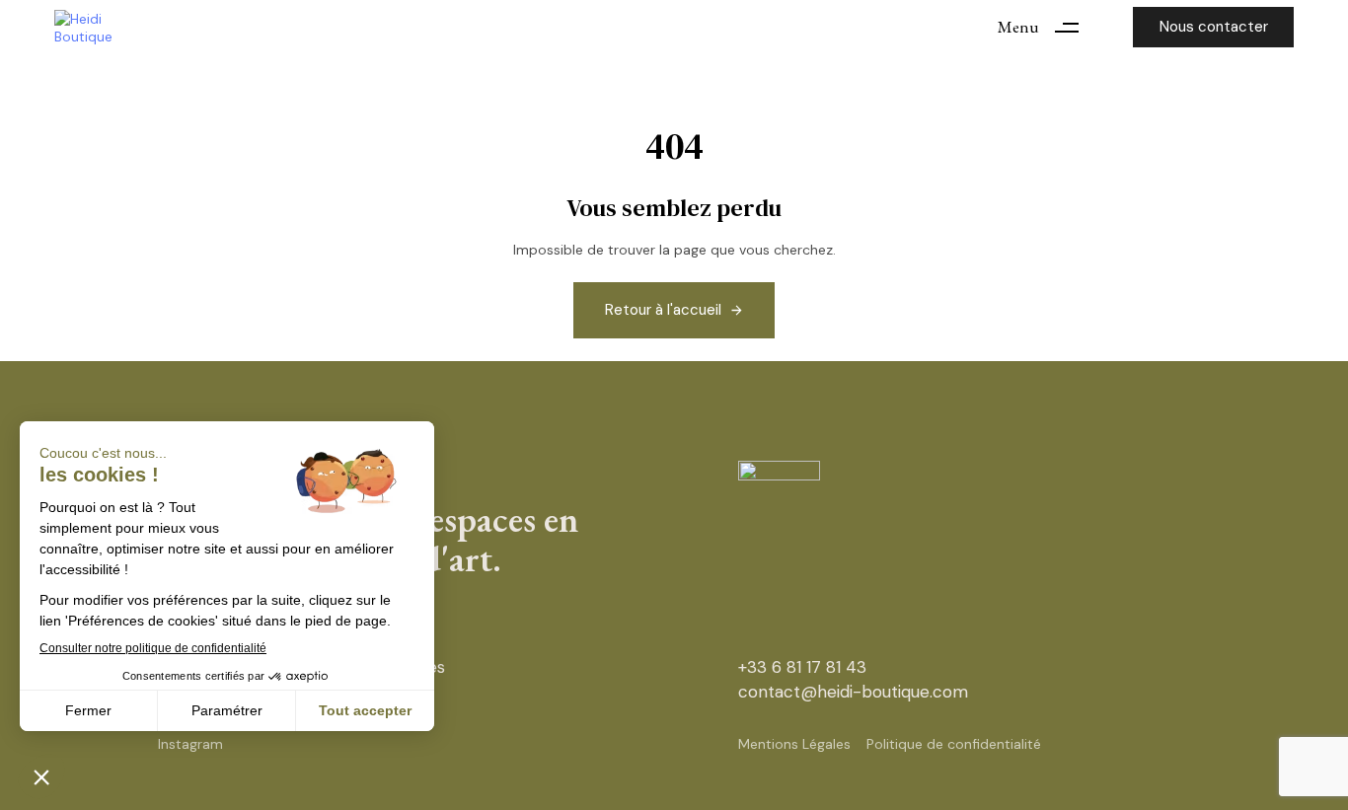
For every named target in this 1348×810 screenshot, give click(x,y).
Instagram (190, 744)
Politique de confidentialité (953, 744)
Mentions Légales (794, 744)
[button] (1045, 27)
